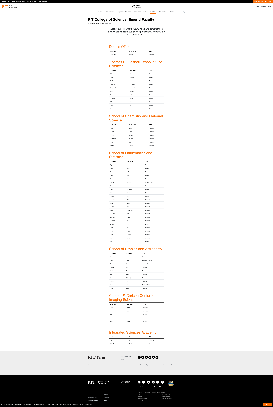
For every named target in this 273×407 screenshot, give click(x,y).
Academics (90, 395)
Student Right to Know (166, 394)
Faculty (102, 23)
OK (267, 404)
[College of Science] (96, 357)
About (89, 392)
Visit (262, 1)
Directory (263, 6)
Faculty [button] (152, 12)
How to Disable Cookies (86, 404)
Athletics (106, 397)
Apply (266, 1)
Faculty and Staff (31, 1)
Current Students (16, 1)
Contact (172, 12)
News (258, 6)
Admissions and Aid (140, 12)
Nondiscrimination (166, 396)
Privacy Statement (166, 400)
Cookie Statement (74, 404)
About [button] (100, 12)
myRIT (269, 6)
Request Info (257, 1)
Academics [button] (109, 12)
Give (270, 1)
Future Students (6, 1)
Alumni (39, 1)
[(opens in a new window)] (139, 357)
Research (106, 392)
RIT (88, 23)
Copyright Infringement (167, 398)
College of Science (94, 23)
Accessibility (140, 400)
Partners (44, 1)
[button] (184, 12)
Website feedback (144, 386)
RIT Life (106, 395)
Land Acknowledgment (142, 394)
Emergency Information (142, 398)
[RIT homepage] (10, 6)
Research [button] (162, 12)
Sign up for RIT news (159, 386)
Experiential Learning (124, 12)
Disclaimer (140, 396)
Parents (24, 1)
